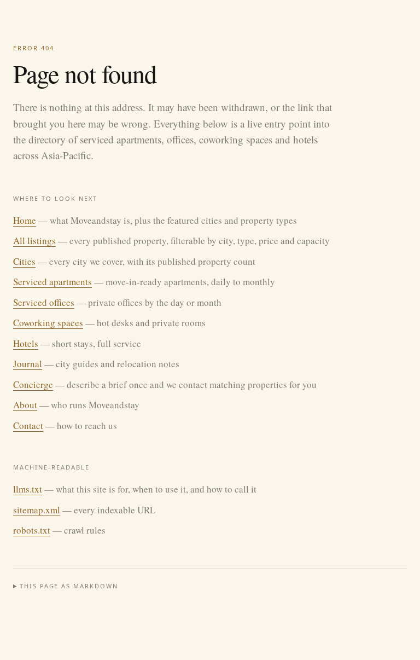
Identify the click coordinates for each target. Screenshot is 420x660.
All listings (34, 240)
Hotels (25, 343)
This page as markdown (69, 586)
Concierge (33, 384)
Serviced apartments (52, 281)
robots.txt (31, 530)
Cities (24, 261)
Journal (27, 363)
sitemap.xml (36, 509)
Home (24, 220)
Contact (28, 425)
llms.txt (27, 489)
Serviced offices (43, 302)
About (25, 404)
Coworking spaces (48, 322)
